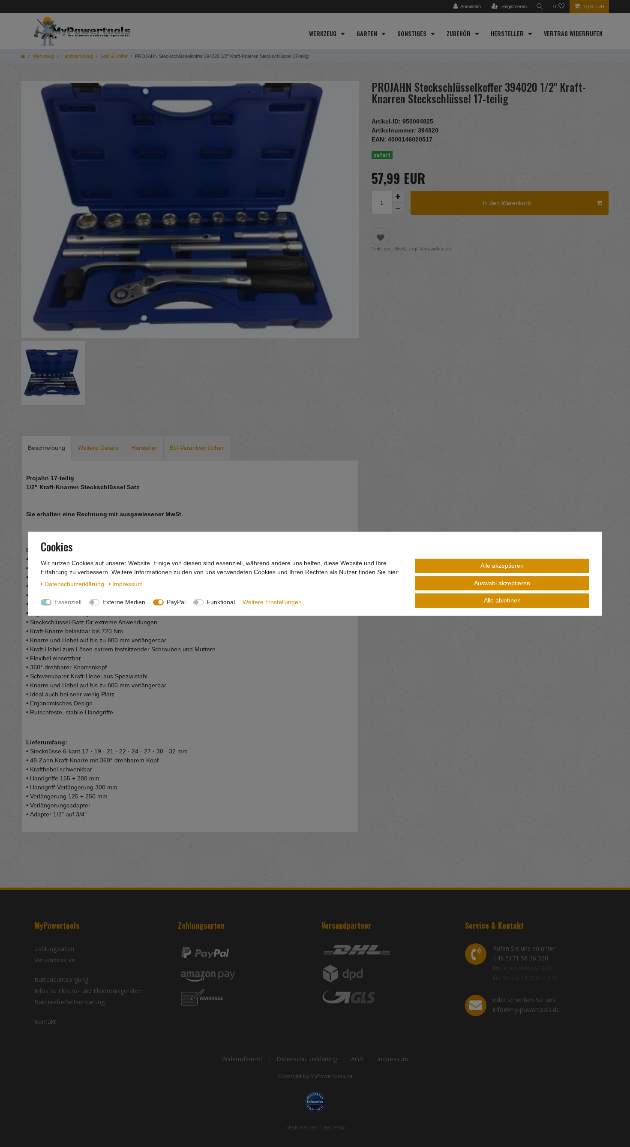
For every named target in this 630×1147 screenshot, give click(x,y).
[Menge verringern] (398, 209)
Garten (368, 33)
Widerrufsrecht (242, 1059)
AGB (357, 1059)
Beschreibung (46, 447)
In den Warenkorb (507, 202)
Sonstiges (412, 33)
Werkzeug (323, 33)
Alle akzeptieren (502, 565)
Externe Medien (123, 601)
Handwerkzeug (77, 56)
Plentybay (331, 1127)
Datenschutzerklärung (306, 1059)
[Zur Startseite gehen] (23, 56)
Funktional (221, 601)
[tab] (46, 448)
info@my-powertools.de (526, 1010)
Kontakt (45, 1022)
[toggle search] (540, 6)
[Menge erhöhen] (398, 197)
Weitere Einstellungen (272, 601)
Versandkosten (54, 960)
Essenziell (67, 601)
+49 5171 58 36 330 (520, 958)
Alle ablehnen (502, 599)
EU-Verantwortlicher (197, 447)
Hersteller (508, 33)
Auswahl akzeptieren (502, 582)
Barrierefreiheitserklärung (69, 1002)
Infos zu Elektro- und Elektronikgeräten (88, 991)
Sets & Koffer (114, 56)
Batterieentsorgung (61, 979)
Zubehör (459, 33)
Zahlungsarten (54, 949)
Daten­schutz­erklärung (75, 583)
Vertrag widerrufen (573, 33)
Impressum (392, 1059)
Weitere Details (98, 447)
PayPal (176, 601)
